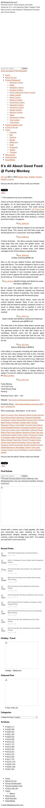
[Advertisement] (22, 42)
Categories (5, 717)
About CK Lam (11, 77)
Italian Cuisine (15, 97)
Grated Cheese (17, 435)
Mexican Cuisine (16, 112)
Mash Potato (16, 437)
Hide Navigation (21, 71)
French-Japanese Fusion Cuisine (22, 92)
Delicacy (17, 427)
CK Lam (4, 177)
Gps (38, 432)
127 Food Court (38, 209)
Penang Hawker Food (13, 125)
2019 (10, 739)
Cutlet (3, 427)
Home (7, 75)
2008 (11, 766)
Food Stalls (24, 430)
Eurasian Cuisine (16, 90)
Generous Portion (29, 432)
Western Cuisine (7, 179)
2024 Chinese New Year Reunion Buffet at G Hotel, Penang (25, 595)
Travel (7, 130)
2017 (10, 744)
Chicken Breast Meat (18, 420)
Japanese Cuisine (17, 107)
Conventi (28, 425)
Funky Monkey (16, 432)
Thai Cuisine (15, 120)
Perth (12, 145)
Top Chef (17, 450)
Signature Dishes (7, 445)
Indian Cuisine (15, 95)
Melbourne (14, 142)
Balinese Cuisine (16, 82)
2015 (10, 749)
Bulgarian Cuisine (17, 87)
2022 (10, 731)
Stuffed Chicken (37, 445)
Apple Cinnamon (7, 415)
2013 (10, 754)
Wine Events (10, 154)
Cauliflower (5, 420)
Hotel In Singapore (30, 435)
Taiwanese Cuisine (17, 117)
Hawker (32, 177)
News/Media (10, 159)
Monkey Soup (35, 437)
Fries (8, 432)
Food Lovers (15, 430)
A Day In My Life (11, 127)
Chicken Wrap (25, 422)
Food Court (5, 430)
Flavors (39, 427)
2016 (10, 746)
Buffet (12, 85)
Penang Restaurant (12, 80)
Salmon (23, 442)
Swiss (12, 115)
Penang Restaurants (13, 783)
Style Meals (20, 447)
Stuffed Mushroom (8, 447)
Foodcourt (33, 430)
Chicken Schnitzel (12, 422)
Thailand (13, 152)
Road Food (15, 442)
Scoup (29, 442)
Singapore (14, 147)
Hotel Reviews (11, 157)
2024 (10, 726)
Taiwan (12, 149)
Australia (13, 132)
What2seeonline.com (9, 2)
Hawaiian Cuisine (16, 105)
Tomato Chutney (7, 450)
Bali (11, 135)
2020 (10, 736)
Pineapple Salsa (34, 440)
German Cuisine (16, 100)
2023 (10, 729)
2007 (10, 769)
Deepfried (10, 427)
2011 (10, 759)
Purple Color (6, 442)
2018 (10, 741)
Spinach (27, 445)
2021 (10, 734)
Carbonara (20, 417)
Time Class (35, 447)
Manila (12, 140)
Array (16, 415)
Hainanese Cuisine (17, 102)
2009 (11, 764)
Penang (39, 177)
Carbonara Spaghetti (32, 417)
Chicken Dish (32, 420)
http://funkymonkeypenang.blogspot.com (24, 400)
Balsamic (22, 415)
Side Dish (36, 442)
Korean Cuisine (16, 110)
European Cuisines (28, 427)
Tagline (28, 447)
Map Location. (9, 375)
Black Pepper (32, 415)
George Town (23, 177)
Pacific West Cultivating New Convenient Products (22, 553)
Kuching (13, 137)
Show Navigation (7, 71)
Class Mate (20, 425)
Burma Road (10, 417)
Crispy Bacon (37, 425)
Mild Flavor (25, 437)
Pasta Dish (17, 440)
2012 (10, 756)
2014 (10, 751)
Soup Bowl (19, 445)
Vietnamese (14, 122)
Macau (12, 793)
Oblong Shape (6, 440)
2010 (11, 761)
